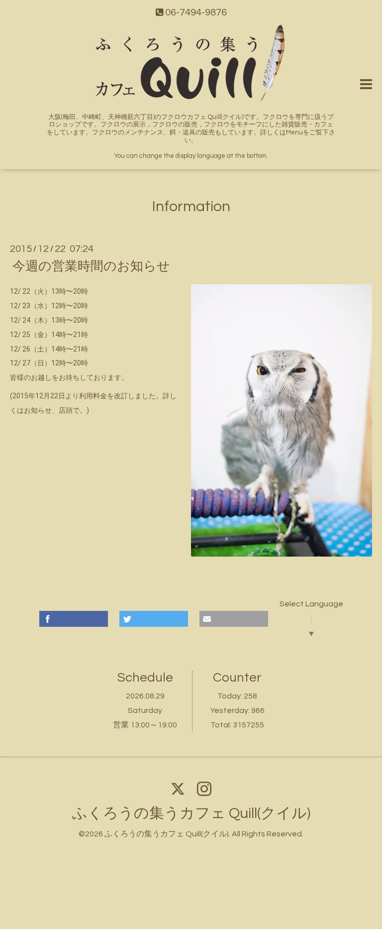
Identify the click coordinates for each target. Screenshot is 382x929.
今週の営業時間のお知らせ (91, 266)
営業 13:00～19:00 (145, 725)
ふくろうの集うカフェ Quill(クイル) (191, 813)
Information (191, 206)
